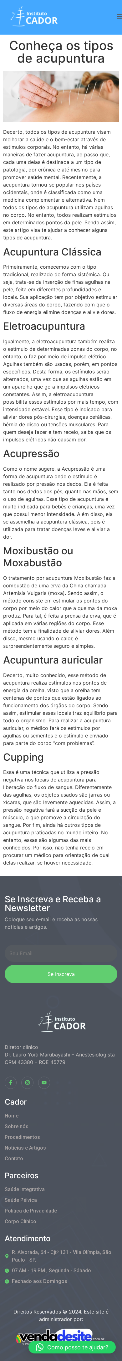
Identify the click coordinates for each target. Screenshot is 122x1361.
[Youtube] (44, 1083)
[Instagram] (27, 1083)
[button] (72, 1347)
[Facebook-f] (11, 1083)
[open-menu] (119, 17)
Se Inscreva (61, 974)
